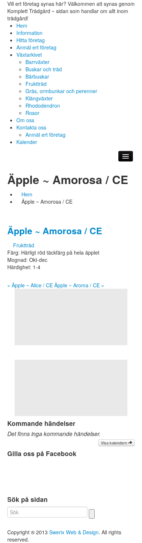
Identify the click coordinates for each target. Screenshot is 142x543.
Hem (21, 25)
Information (29, 32)
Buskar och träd (43, 69)
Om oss (25, 120)
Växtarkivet (29, 54)
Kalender (26, 141)
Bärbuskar (37, 76)
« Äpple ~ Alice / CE (30, 285)
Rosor (32, 112)
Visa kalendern (114, 443)
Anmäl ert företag (36, 47)
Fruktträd (36, 83)
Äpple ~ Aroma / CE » (79, 285)
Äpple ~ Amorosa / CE (54, 230)
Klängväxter (39, 98)
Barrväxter (37, 61)
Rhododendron (42, 105)
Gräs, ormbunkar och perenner (61, 91)
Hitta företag (30, 40)
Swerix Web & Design (74, 532)
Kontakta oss (31, 127)
